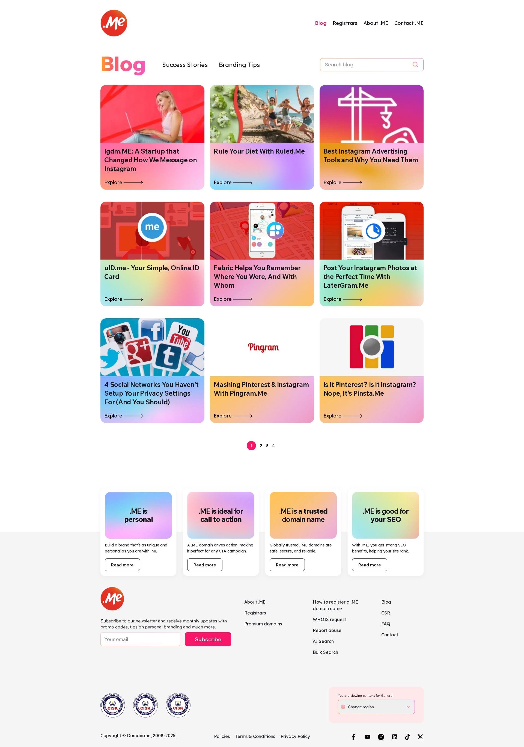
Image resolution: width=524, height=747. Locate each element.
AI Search (323, 641)
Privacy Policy (295, 736)
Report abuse (327, 630)
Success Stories (185, 65)
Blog (320, 23)
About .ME (376, 23)
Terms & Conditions (255, 736)
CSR (385, 613)
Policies (222, 736)
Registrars (345, 23)
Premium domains (263, 624)
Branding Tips (239, 65)
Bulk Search (325, 652)
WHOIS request (329, 619)
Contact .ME (409, 23)
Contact (389, 634)
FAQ (385, 624)
